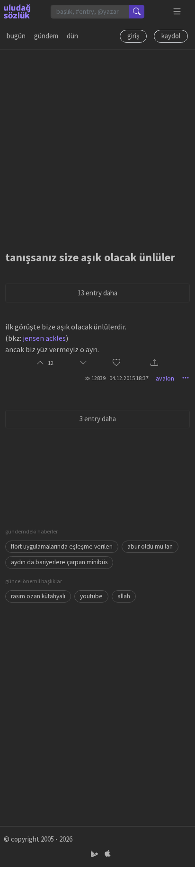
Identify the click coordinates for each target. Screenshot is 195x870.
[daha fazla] (177, 11)
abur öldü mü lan (150, 546)
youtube (91, 596)
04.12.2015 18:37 (129, 378)
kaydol (170, 35)
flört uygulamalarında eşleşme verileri (62, 546)
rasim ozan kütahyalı (38, 596)
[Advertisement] (97, 147)
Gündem (46, 35)
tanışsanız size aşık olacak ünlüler (90, 257)
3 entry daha (98, 418)
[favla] (116, 363)
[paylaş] (154, 363)
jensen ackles (44, 338)
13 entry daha (97, 292)
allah (123, 596)
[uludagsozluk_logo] (17, 11)
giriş (133, 35)
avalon (165, 378)
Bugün (16, 35)
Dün (72, 35)
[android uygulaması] (95, 854)
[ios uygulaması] (107, 854)
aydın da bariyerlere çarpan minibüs (59, 562)
